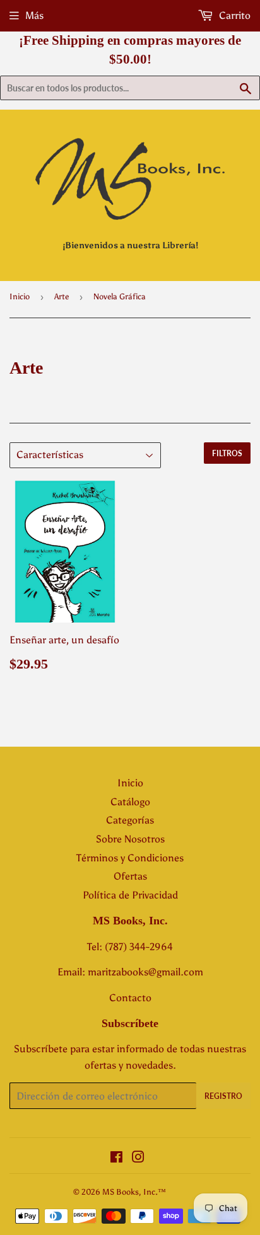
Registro (223, 1096)
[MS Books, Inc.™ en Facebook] (116, 1158)
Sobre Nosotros (130, 839)
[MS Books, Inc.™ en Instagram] (138, 1158)
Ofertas (130, 876)
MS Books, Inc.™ (134, 1192)
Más (34, 15)
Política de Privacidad (130, 895)
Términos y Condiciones (130, 858)
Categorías (130, 820)
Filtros (227, 453)
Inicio (19, 296)
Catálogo (130, 802)
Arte (61, 296)
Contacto (130, 998)
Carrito (233, 15)
